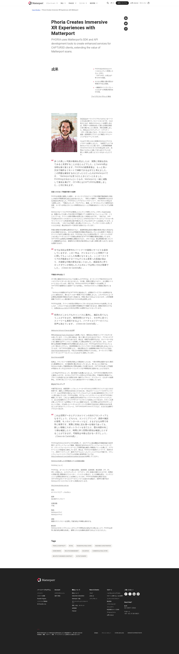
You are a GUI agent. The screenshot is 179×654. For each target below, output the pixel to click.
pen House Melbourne (59, 350)
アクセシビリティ (111, 612)
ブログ (91, 593)
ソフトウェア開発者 (42, 601)
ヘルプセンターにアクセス (113, 593)
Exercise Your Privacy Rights (135, 632)
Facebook (125, 594)
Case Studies (36, 10)
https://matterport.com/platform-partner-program (68, 456)
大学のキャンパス (60, 308)
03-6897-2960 (130, 608)
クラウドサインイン (60, 593)
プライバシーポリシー (106, 632)
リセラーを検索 (41, 596)
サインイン (143, 3)
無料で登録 (57, 596)
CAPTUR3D (107, 212)
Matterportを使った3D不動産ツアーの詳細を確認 (67, 461)
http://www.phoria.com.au (60, 485)
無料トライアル (122, 3)
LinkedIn (134, 594)
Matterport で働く (76, 598)
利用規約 (96, 632)
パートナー (40, 593)
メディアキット (93, 598)
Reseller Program (41, 598)
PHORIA (82, 119)
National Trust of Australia (64, 335)
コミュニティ (110, 607)
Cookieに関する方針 (119, 632)
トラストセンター (111, 604)
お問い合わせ (134, 3)
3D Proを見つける (41, 604)
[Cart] (148, 3)
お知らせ (92, 596)
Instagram (138, 594)
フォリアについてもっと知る (101, 96)
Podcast (74, 611)
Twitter (129, 594)
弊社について (75, 593)
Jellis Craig (70, 198)
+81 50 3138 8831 (131, 613)
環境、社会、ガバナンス (78, 605)
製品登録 (109, 601)
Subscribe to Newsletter (78, 596)
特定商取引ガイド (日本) (113, 609)
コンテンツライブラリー (113, 598)
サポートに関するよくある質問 (115, 596)
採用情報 (74, 608)
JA (111, 3)
